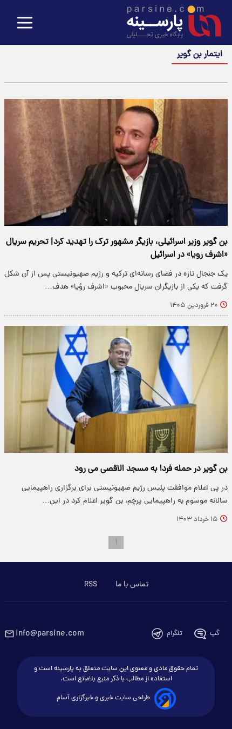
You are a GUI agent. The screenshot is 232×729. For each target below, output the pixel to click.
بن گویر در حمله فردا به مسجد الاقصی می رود (151, 469)
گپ (215, 633)
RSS (90, 585)
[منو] (25, 23)
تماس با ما (131, 585)
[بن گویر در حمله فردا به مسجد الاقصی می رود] (116, 389)
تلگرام (174, 633)
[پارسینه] (168, 23)
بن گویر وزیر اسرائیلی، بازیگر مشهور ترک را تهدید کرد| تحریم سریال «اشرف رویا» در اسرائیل (117, 249)
